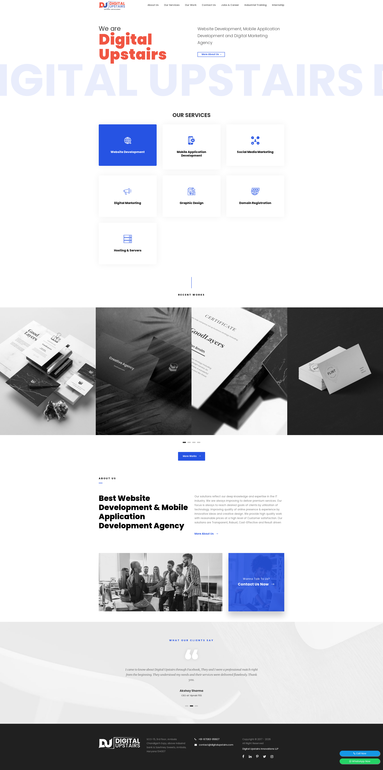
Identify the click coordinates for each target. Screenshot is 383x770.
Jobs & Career (230, 5)
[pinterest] (257, 756)
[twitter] (265, 756)
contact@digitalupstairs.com (215, 745)
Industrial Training (255, 5)
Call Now (360, 753)
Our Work (190, 5)
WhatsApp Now (360, 761)
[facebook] (243, 756)
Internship (278, 5)
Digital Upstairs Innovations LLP (260, 749)
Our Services (172, 5)
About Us (153, 5)
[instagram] (271, 756)
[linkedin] (251, 756)
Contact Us (209, 5)
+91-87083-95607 (208, 739)
